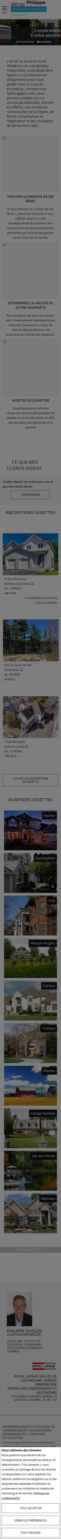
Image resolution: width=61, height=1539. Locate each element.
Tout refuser (30, 1533)
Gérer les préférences (30, 1520)
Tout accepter (31, 1508)
